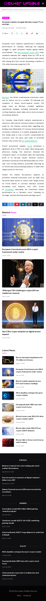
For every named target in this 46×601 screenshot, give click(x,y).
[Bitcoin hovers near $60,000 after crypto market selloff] (8, 419)
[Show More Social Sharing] (42, 33)
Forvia (29, 146)
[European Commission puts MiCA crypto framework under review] (23, 232)
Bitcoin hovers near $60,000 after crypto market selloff (30, 417)
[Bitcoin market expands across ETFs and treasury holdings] (8, 384)
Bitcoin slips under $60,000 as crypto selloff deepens (28, 429)
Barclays (5, 97)
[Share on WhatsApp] (22, 33)
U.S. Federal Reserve (29, 141)
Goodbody (9, 189)
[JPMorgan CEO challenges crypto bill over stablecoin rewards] (23, 273)
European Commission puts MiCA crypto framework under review (20, 250)
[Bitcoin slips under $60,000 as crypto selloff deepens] (8, 431)
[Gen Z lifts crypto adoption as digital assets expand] (23, 314)
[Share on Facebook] (12, 33)
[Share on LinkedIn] (37, 33)
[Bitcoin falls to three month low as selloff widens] (8, 443)
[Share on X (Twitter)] (17, 33)
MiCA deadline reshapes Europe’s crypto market (21, 552)
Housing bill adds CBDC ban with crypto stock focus (29, 405)
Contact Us (27, 596)
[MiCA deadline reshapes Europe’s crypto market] (8, 396)
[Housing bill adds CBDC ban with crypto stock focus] (8, 407)
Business (6, 18)
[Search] (43, 3)
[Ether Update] (22, 3)
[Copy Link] (32, 33)
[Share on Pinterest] (27, 33)
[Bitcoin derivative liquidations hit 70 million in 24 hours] (8, 360)
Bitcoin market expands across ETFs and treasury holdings (28, 382)
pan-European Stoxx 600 (28, 52)
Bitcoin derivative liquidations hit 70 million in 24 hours (29, 358)
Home (4, 9)
